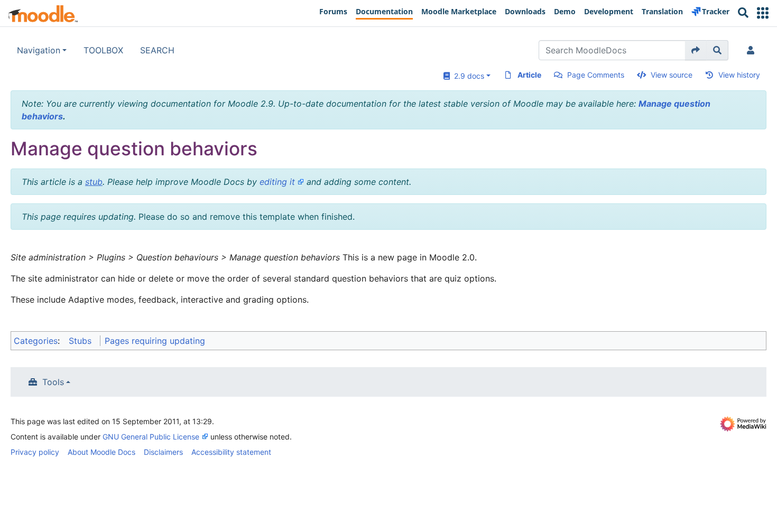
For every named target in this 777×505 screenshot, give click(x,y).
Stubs (80, 340)
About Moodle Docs (101, 451)
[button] (763, 13)
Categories (36, 340)
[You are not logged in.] (752, 50)
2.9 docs (467, 75)
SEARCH (157, 50)
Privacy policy (35, 451)
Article (529, 74)
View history (739, 74)
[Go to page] (696, 50)
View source (671, 74)
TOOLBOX (103, 50)
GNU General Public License (151, 436)
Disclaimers (163, 451)
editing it (277, 181)
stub (94, 181)
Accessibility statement (231, 451)
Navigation (38, 50)
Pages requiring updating (155, 340)
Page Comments (595, 74)
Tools (53, 382)
